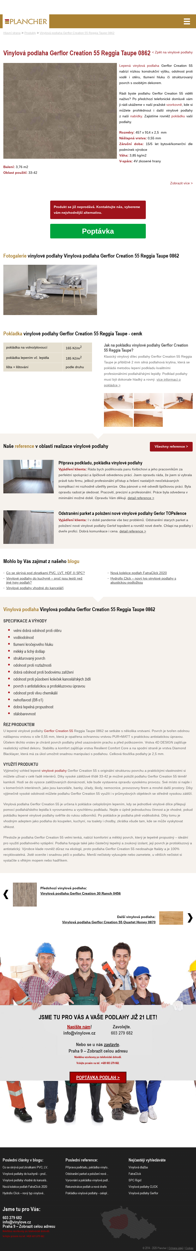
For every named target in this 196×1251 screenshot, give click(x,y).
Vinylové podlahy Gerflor (143, 1193)
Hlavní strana (12, 33)
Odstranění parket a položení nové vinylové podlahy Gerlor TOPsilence (122, 513)
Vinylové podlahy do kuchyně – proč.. (25, 1174)
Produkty (30, 33)
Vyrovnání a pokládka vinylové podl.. (87, 1180)
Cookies (189, 1248)
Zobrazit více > (181, 183)
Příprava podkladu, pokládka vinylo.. (87, 1167)
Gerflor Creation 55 (58, 731)
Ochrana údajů (176, 1248)
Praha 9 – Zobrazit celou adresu (98, 1051)
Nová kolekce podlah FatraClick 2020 (138, 573)
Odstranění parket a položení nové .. (86, 1174)
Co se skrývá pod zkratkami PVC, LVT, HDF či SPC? (45, 573)
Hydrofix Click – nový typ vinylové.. (24, 1193)
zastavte (111, 1044)
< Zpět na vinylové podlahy (172, 52)
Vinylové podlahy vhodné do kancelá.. (25, 1180)
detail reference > (141, 498)
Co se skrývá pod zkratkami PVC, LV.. (25, 1167)
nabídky (136, 116)
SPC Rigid (135, 1180)
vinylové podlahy (54, 770)
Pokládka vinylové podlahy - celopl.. (87, 1193)
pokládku (178, 116)
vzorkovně (174, 105)
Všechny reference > (171, 446)
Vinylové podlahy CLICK (143, 1186)
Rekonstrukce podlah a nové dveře (86, 1186)
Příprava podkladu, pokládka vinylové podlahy (100, 462)
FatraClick (135, 1174)
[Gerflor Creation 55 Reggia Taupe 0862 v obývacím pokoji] (50, 290)
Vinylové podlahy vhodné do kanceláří (35, 588)
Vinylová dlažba (138, 1167)
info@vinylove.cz (79, 1033)
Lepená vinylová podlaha (139, 66)
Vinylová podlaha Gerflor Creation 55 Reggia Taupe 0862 (77, 33)
